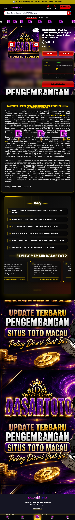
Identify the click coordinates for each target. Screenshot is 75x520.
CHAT (67, 518)
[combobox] (35, 13)
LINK (52, 518)
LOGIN (50, 53)
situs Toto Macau (57, 115)
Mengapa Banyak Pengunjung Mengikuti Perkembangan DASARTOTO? (38, 240)
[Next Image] (36, 44)
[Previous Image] (11, 44)
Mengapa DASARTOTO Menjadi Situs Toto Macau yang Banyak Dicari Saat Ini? (37, 211)
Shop (5, 8)
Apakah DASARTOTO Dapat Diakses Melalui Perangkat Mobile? (35, 233)
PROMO (7, 518)
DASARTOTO (58, 84)
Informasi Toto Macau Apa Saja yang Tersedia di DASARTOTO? (35, 226)
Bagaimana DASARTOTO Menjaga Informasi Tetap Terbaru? (33, 247)
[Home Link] (17, 7)
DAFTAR (66, 53)
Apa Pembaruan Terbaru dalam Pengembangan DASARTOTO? (34, 219)
